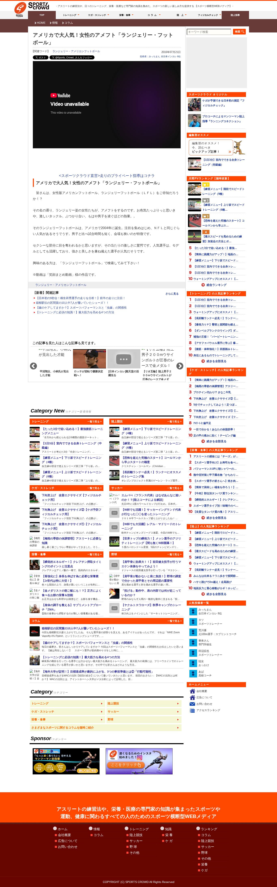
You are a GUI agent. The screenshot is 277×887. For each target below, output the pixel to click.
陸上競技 (136, 835)
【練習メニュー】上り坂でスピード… (215, 538)
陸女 (204, 663)
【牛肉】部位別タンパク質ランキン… (215, 493)
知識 (168, 829)
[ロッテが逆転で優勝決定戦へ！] (89, 364)
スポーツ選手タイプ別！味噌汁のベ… (215, 505)
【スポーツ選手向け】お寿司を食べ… (215, 462)
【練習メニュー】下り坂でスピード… (215, 260)
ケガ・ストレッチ (97, 15)
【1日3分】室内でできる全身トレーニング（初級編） (223, 162)
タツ (210, 621)
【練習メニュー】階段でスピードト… (215, 532)
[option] (55, 364)
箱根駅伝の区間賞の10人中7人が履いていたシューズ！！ (72, 302)
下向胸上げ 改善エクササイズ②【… (215, 398)
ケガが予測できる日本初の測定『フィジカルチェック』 (223, 103)
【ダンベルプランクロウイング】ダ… (215, 330)
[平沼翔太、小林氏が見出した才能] (55, 364)
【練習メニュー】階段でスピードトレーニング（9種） (223, 191)
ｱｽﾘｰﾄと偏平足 (202, 423)
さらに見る (172, 293)
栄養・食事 (124, 15)
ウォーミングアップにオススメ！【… (215, 278)
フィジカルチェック (208, 15)
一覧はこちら (67, 703)
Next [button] (178, 364)
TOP (42, 15)
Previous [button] (31, 364)
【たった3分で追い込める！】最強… (215, 248)
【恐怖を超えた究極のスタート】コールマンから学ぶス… (223, 223)
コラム (153, 15)
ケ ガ (169, 841)
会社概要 (201, 691)
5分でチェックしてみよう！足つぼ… (215, 404)
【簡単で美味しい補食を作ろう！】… (215, 487)
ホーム (63, 829)
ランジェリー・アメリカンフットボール (76, 51)
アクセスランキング (208, 710)
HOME (41, 22)
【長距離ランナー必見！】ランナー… (215, 318)
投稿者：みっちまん (150, 56)
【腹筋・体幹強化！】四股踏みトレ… (215, 349)
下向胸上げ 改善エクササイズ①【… (215, 410)
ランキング (209, 829)
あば (205, 673)
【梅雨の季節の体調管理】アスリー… (215, 386)
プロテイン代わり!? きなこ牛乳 (212, 392)
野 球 (133, 846)
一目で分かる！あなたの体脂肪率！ (214, 429)
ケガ (204, 870)
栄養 (204, 864)
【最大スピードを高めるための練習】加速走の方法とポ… (222, 239)
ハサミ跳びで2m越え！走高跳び (212, 581)
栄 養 (169, 835)
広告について (204, 697)
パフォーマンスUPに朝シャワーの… (215, 468)
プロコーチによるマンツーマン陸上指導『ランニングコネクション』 (223, 119)
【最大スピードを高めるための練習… (215, 551)
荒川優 (218, 632)
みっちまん (210, 611)
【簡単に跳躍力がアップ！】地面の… (215, 254)
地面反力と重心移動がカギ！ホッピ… (215, 588)
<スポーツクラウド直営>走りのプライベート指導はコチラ (107, 176)
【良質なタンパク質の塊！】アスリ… (215, 511)
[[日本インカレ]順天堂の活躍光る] (123, 364)
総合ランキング (217, 284)
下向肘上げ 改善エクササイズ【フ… (215, 417)
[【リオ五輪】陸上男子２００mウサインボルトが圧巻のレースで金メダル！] (158, 364)
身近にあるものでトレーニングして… (215, 355)
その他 (134, 852)
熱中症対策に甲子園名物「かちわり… (215, 474)
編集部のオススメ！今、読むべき (206, 147)
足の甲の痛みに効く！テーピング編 (214, 435)
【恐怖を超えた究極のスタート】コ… (215, 545)
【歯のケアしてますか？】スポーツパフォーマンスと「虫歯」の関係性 (81, 307)
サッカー (136, 841)
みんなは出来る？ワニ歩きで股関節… (215, 575)
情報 (55, 22)
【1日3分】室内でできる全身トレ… (214, 266)
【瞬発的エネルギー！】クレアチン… (215, 499)
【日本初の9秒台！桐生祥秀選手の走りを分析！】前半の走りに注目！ (81, 298)
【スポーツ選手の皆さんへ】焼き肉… (215, 480)
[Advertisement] (106, 161)
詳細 (67, 433)
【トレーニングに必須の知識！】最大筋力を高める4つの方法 (75, 312)
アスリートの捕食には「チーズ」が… (215, 456)
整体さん (205, 642)
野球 (204, 852)
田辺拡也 (210, 653)
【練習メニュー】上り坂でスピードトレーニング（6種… (223, 207)
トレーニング (69, 15)
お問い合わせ (204, 703)
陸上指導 (235, 15)
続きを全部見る (217, 361)
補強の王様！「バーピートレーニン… (215, 336)
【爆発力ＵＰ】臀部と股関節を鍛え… (215, 324)
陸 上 (180, 15)
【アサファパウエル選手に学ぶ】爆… (215, 342)
